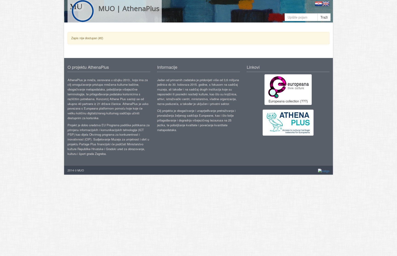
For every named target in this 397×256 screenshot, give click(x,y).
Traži (324, 17)
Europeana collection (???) (288, 101)
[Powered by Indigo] (323, 170)
